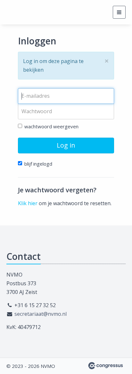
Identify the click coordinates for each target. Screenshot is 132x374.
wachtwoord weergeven (51, 126)
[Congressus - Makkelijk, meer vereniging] (106, 365)
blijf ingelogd (38, 163)
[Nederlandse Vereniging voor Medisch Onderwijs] (14, 12)
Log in (66, 145)
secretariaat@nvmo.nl (40, 313)
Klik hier (27, 203)
